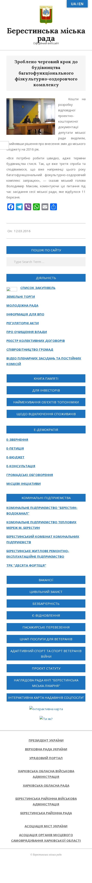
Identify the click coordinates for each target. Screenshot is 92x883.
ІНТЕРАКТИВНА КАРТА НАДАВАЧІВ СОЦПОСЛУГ (46, 697)
